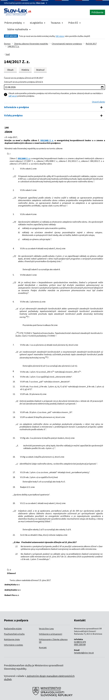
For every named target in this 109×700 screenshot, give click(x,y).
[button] (40, 69)
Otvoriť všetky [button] (98, 101)
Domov (7, 43)
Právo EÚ (73, 22)
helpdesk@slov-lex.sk (84, 652)
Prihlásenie (97, 12)
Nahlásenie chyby (12, 639)
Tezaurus (55, 22)
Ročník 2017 (91, 43)
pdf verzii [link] (13, 96)
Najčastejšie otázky (13, 628)
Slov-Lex (40, 3)
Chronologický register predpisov (67, 43)
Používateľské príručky (14, 634)
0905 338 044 (79, 644)
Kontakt (43, 647)
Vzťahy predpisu (13, 115)
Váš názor (60, 36)
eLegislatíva (36, 22)
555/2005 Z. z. (47, 140)
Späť (8, 54)
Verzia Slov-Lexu (46, 628)
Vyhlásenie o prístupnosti (50, 634)
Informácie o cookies (13, 645)
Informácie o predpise (16, 107)
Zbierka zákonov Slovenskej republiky (31, 43)
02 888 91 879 (80, 642)
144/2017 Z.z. (13, 46)
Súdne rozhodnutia (17, 29)
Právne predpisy (13, 22)
